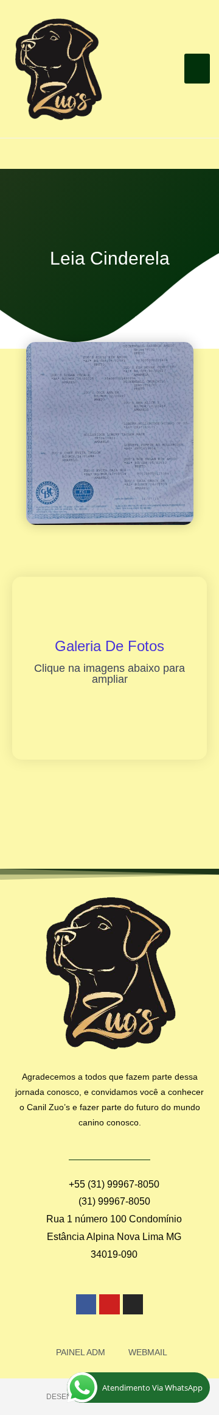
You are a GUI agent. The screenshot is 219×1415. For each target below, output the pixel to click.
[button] (197, 69)
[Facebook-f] (86, 1304)
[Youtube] (109, 1304)
